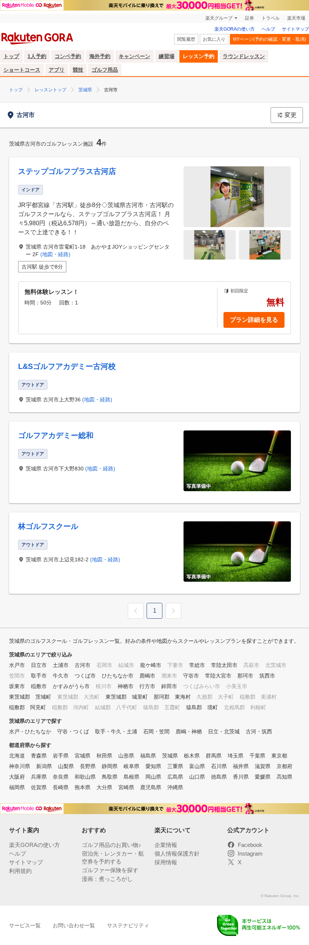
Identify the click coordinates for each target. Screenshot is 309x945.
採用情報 (165, 862)
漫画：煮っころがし (107, 879)
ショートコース (21, 70)
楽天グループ (219, 18)
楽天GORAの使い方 (234, 29)
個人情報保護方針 (177, 853)
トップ (11, 56)
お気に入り (214, 39)
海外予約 (99, 56)
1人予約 (37, 56)
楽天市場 (296, 18)
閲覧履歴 (186, 39)
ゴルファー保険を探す (110, 870)
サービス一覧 (25, 925)
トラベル (271, 18)
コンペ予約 (68, 56)
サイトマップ (295, 29)
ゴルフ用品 (105, 70)
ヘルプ (268, 29)
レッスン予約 (198, 56)
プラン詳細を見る (254, 320)
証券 (249, 18)
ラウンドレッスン (244, 56)
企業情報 (165, 845)
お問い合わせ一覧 (74, 925)
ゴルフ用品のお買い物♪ (111, 845)
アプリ (56, 70)
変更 (291, 115)
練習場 (166, 56)
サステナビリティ (128, 925)
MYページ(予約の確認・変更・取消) (269, 39)
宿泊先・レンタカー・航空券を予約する (113, 857)
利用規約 (20, 871)
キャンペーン (134, 56)
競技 (78, 70)
